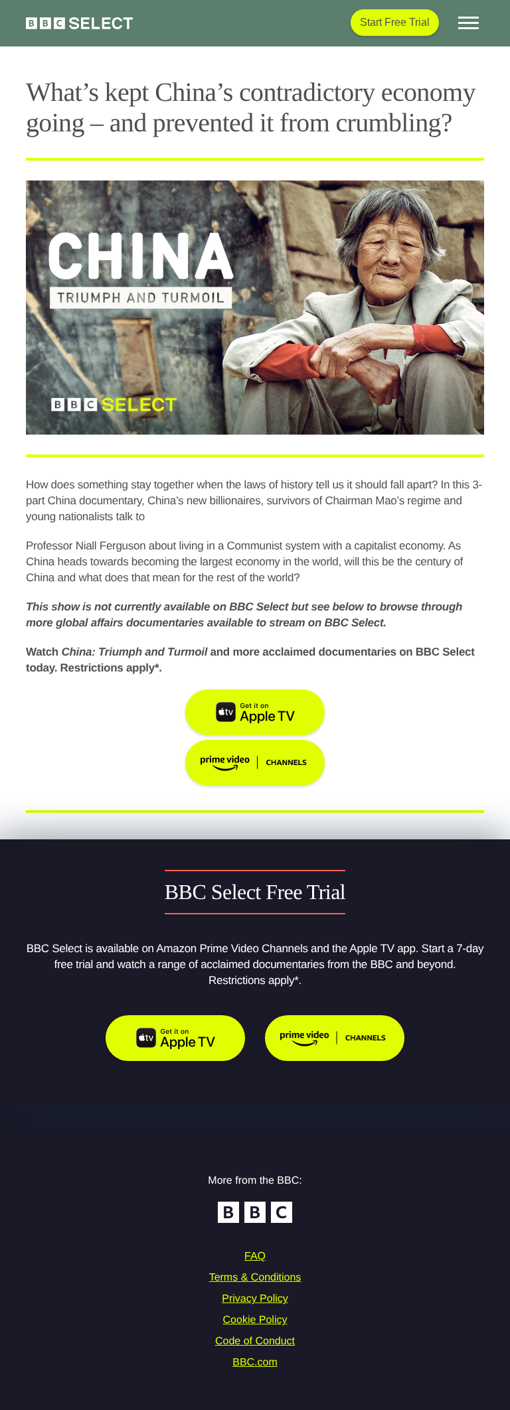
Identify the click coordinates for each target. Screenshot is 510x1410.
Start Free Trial (395, 22)
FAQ (255, 1256)
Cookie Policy (255, 1320)
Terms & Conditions (255, 1277)
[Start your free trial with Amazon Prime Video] (334, 1038)
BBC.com (255, 1362)
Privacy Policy (255, 1298)
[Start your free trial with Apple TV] (175, 1038)
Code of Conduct (255, 1341)
